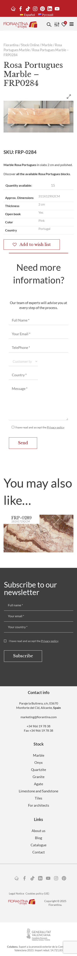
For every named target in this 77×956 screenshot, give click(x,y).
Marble (47, 45)
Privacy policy (55, 427)
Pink (41, 220)
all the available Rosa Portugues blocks (43, 174)
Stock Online (30, 45)
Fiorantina (11, 45)
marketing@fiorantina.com (39, 717)
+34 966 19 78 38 (38, 726)
